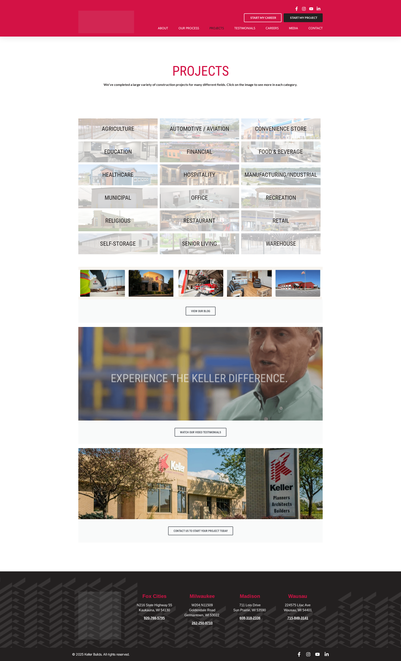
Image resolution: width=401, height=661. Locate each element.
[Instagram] (308, 654)
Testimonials (244, 28)
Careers (272, 28)
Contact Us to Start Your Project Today (201, 531)
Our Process (189, 28)
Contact (315, 28)
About (163, 28)
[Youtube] (317, 654)
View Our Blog (200, 311)
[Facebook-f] (299, 654)
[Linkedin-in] (326, 654)
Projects (216, 28)
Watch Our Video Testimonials (200, 432)
